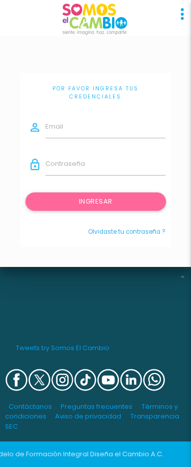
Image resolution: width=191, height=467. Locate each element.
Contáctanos (30, 406)
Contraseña (65, 163)
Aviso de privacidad (88, 416)
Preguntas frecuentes (96, 406)
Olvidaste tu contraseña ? (127, 232)
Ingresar (95, 201)
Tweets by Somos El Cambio (63, 348)
